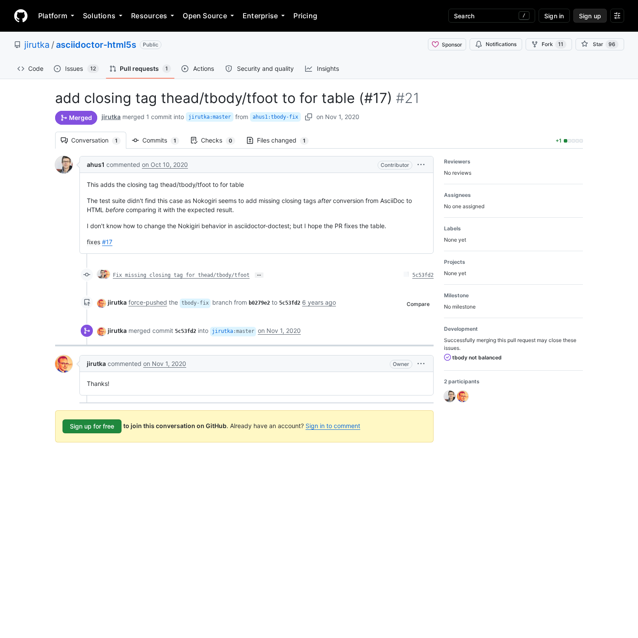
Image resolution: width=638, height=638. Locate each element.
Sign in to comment (333, 425)
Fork (552, 44)
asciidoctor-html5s (96, 45)
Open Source (205, 15)
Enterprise (260, 15)
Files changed (285, 140)
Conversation (98, 140)
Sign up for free (92, 426)
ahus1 (96, 164)
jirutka (36, 45)
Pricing (305, 15)
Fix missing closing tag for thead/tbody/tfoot (181, 275)
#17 (107, 242)
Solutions (99, 15)
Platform (52, 15)
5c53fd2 (423, 275)
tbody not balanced (476, 357)
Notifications (501, 44)
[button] (421, 164)
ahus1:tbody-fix (275, 117)
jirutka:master (209, 117)
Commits (163, 140)
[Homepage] (21, 16)
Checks (221, 140)
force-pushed (147, 302)
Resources (149, 15)
